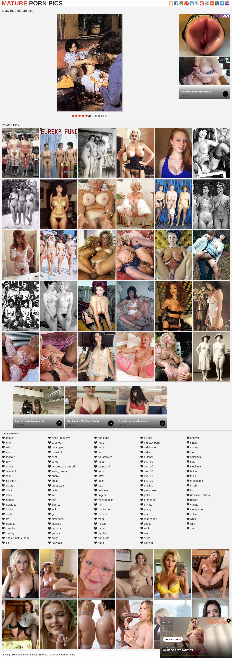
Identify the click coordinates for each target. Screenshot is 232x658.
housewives (104, 457)
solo (192, 461)
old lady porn (151, 442)
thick (193, 476)
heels (100, 442)
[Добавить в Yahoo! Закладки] (227, 3)
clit (7, 542)
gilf (53, 514)
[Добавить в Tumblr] (217, 3)
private (147, 504)
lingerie (102, 495)
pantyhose (150, 490)
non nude (103, 538)
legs (100, 485)
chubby (9, 533)
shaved (148, 542)
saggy (147, 523)
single (194, 442)
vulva (193, 514)
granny (55, 533)
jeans (100, 471)
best (8, 476)
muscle (101, 523)
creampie (57, 447)
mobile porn (104, 509)
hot (99, 452)
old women (150, 447)
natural (101, 528)
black (8, 495)
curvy (54, 461)
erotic (54, 480)
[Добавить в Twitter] (222, 3)
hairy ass (57, 542)
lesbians (102, 490)
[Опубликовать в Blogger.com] (171, 3)
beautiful (10, 471)
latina (100, 480)
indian (101, 461)
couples (56, 442)
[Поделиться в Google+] (186, 3)
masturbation (105, 499)
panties (148, 485)
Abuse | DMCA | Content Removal (20, 654)
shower (194, 437)
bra (7, 519)
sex (145, 533)
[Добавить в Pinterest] (202, 3)
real (146, 514)
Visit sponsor (100, 115)
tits (192, 490)
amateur (10, 437)
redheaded (150, 519)
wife (192, 523)
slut (192, 452)
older (146, 452)
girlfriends (57, 519)
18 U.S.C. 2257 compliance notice (57, 654)
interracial (103, 466)
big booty (10, 480)
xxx (192, 528)
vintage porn (197, 509)
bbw (8, 461)
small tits (195, 457)
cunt (54, 457)
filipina (55, 504)
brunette (10, 523)
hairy (54, 538)
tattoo (193, 471)
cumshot (56, 452)
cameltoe (10, 528)
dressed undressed (63, 466)
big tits (9, 485)
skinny (194, 447)
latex (100, 476)
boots (8, 514)
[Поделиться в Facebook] (176, 3)
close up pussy (60, 437)
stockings (196, 466)
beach (9, 466)
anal (8, 442)
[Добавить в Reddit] (207, 3)
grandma (56, 528)
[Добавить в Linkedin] (192, 3)
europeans (58, 485)
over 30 (148, 461)
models (102, 514)
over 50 (148, 471)
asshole (10, 457)
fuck (54, 509)
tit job (193, 485)
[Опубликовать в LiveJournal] (197, 3)
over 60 (148, 476)
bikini (8, 490)
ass (7, 452)
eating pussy (59, 471)
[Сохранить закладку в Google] (181, 3)
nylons (147, 437)
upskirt (194, 499)
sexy (146, 538)
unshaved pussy (200, 495)
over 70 (148, 480)
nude (100, 542)
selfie (146, 528)
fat (53, 495)
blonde (9, 499)
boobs (9, 509)
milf (99, 504)
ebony (55, 476)
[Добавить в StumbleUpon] (212, 3)
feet (53, 499)
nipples (102, 533)
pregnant (149, 499)
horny (101, 447)
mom (100, 519)
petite (147, 495)
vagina (194, 504)
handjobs (103, 437)
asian (8, 447)
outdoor (148, 457)
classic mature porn (17, 538)
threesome (196, 480)
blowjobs (10, 504)
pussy (147, 509)
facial (54, 490)
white (193, 519)
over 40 (148, 466)
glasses (56, 523)
